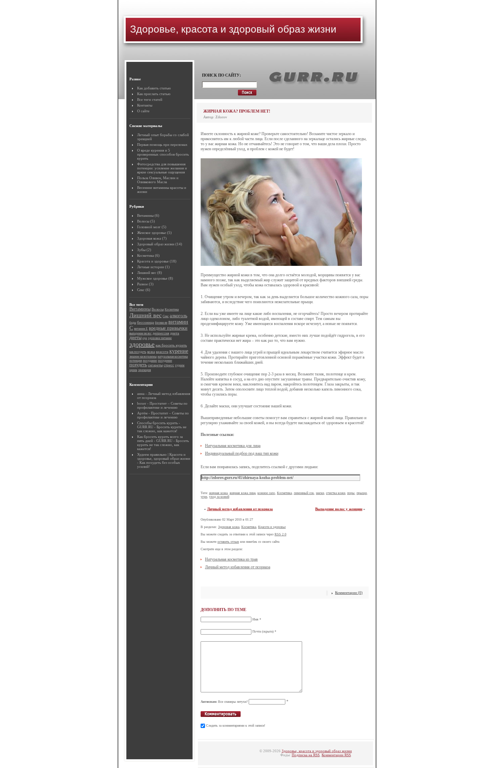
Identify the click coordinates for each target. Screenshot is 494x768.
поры (351, 493)
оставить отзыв (228, 541)
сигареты (155, 365)
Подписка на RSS (306, 755)
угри (204, 496)
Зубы (141, 250)
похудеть (138, 364)
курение (178, 351)
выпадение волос (140, 333)
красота (162, 352)
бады (132, 322)
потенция (135, 360)
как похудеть (137, 352)
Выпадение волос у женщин (338, 509)
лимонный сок (304, 493)
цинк (133, 370)
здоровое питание (160, 338)
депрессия (161, 333)
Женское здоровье (151, 233)
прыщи (362, 493)
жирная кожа (218, 493)
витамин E (141, 328)
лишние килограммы (143, 356)
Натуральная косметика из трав (231, 559)
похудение (165, 360)
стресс (169, 365)
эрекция (144, 370)
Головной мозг (149, 227)
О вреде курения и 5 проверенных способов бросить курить (163, 154)
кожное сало (266, 493)
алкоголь (178, 315)
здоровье (142, 344)
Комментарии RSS (336, 755)
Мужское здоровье (152, 278)
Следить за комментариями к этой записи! (235, 725)
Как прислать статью (153, 94)
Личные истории (150, 267)
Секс (141, 290)
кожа (151, 352)
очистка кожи (335, 493)
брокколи (161, 322)
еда (144, 338)
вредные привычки (168, 328)
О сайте (143, 111)
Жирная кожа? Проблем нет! (236, 111)
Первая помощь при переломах (162, 145)
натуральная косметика (173, 356)
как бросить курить (171, 345)
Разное (142, 284)
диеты (135, 337)
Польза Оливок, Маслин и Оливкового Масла (157, 180)
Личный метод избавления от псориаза (240, 509)
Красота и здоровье (153, 261)
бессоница (145, 322)
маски (320, 493)
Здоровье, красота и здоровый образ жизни (233, 29)
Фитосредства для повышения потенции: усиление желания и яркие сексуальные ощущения (162, 168)
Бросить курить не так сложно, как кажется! (162, 429)
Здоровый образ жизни (155, 244)
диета (174, 333)
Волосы (143, 221)
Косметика (145, 255)
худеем (179, 365)
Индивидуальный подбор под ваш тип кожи (241, 453)
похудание (150, 360)
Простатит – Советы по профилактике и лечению (162, 405)
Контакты (144, 105)
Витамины (145, 215)
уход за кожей (219, 496)
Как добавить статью (154, 88)
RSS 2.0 (280, 534)
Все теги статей (149, 99)
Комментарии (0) (349, 593)
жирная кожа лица (242, 493)
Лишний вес (146, 273)
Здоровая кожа (149, 238)
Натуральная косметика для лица (232, 445)
